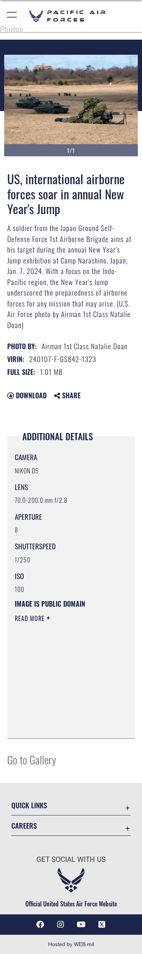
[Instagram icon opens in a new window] (60, 924)
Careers (24, 825)
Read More (31, 618)
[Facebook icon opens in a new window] (40, 924)
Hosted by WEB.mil (71, 944)
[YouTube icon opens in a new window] (81, 924)
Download (30, 395)
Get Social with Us (71, 859)
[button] (12, 16)
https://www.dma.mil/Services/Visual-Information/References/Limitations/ (61, 713)
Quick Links (29, 805)
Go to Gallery (31, 759)
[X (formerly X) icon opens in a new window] (102, 924)
